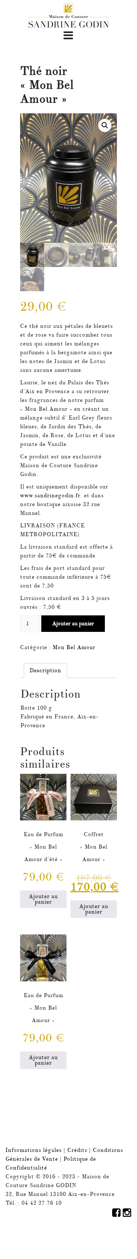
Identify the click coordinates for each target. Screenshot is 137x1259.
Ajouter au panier (73, 623)
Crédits (78, 1150)
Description (45, 670)
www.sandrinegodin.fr (50, 495)
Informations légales (33, 1150)
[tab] (45, 670)
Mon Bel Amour (74, 647)
